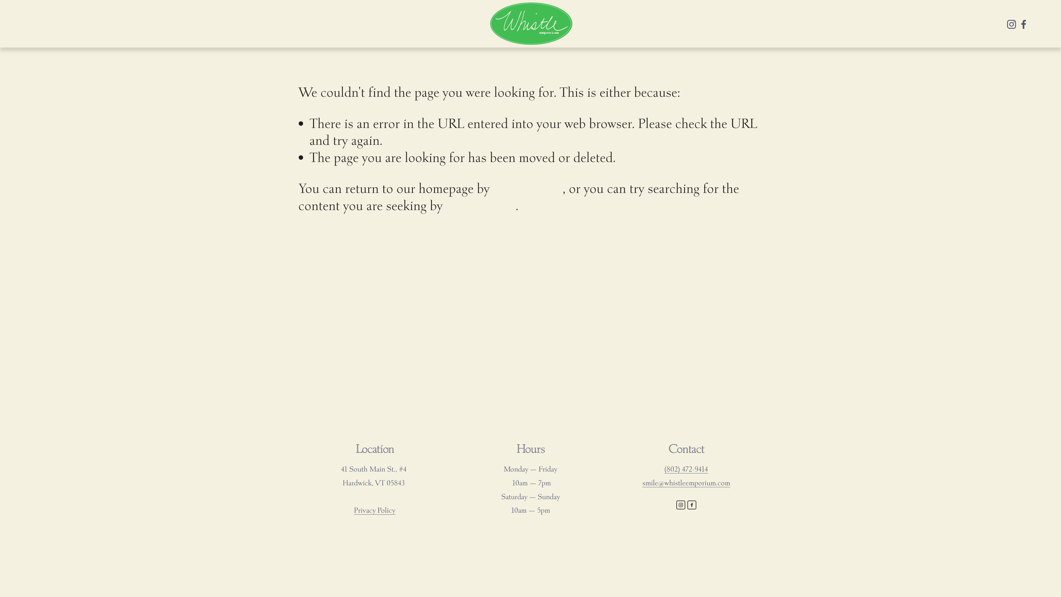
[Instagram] (1011, 23)
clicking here (528, 188)
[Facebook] (1023, 23)
